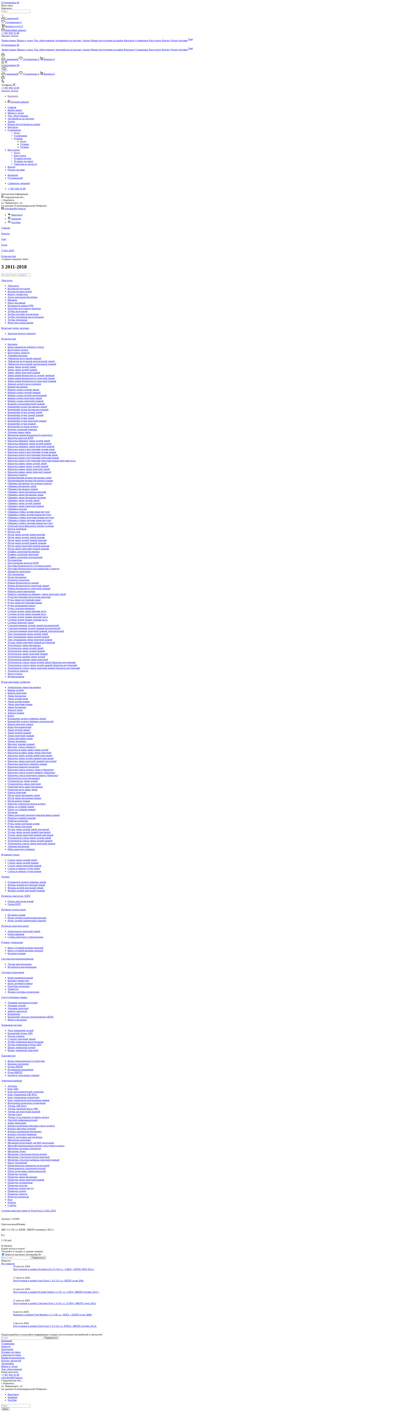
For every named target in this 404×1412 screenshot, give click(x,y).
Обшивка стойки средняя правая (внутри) (30, 523)
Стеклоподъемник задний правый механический (34, 628)
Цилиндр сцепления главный (23, 1075)
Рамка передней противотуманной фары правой (34, 815)
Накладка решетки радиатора (23, 767)
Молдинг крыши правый (21, 744)
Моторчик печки (17, 1151)
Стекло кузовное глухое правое (24, 871)
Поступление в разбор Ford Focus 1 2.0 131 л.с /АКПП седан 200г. (48, 1280)
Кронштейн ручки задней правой (26, 415)
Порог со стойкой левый (21, 806)
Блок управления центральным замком (28, 1100)
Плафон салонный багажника (24, 551)
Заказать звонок (9, 90)
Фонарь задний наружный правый (26, 890)
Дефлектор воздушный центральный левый (31, 361)
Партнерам (7, 1349)
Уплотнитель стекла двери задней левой (29, 838)
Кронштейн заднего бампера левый (27, 718)
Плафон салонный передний (23, 554)
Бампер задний (16, 690)
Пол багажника (16, 574)
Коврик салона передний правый (25, 401)
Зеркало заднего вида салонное (24, 384)
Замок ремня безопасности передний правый (32, 381)
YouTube (16, 222)
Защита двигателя (17, 1011)
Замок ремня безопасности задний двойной (31, 375)
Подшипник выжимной (20, 1069)
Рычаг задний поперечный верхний (27, 917)
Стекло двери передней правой (24, 865)
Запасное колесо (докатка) (22, 333)
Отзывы (24, 144)
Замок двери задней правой (22, 369)
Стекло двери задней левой (22, 860)
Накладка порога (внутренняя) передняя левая (32, 455)
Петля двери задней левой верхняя (26, 534)
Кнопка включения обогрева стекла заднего (31, 1125)
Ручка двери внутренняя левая (24, 600)
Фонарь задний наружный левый (25, 887)
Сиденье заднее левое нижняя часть (27, 614)
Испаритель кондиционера (22, 967)
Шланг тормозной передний (23, 1050)
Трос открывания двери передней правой (30, 639)
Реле (10, 1199)
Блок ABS (13, 1088)
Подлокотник (15, 560)
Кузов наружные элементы (15, 682)
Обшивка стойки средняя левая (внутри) (29, 520)
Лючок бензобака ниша (20, 738)
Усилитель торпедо (18, 671)
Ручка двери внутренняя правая (25, 602)
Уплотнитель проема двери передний (28, 659)
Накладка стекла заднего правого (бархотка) (31, 772)
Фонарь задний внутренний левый (26, 885)
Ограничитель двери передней (24, 784)
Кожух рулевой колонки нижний (25, 950)
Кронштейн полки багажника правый (28, 409)
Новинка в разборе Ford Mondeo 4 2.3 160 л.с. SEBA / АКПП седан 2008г (52, 1314)
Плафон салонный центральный (25, 557)
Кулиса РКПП (15, 1066)
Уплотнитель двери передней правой (28, 653)
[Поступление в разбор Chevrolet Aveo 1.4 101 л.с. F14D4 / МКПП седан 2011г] (7, 1305)
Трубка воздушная (17, 311)
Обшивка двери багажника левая (25, 494)
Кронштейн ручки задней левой (25, 412)
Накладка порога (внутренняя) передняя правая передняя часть (42, 460)
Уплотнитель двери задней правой (26, 651)
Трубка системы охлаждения (23, 314)
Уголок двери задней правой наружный (29, 832)
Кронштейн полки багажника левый (27, 406)
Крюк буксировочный (19, 727)
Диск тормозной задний (20, 1030)
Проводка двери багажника (22, 1177)
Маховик (12, 300)
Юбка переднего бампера (21, 849)
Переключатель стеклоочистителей (26, 1168)
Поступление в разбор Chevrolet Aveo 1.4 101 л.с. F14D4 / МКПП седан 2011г (54, 1303)
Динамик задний (17, 1005)
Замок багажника (17, 707)
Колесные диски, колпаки (15, 328)
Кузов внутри (8, 338)
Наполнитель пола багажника (24, 778)
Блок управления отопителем (23, 1097)
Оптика (5, 876)
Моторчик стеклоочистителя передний (29, 1157)
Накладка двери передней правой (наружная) (32, 761)
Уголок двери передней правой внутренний (31, 642)
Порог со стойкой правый (22, 809)
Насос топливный (17, 1162)
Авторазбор (7, 1363)
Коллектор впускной (19, 288)
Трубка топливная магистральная (26, 317)
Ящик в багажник (17, 1019)
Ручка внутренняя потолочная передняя (29, 597)
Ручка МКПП (15, 1072)
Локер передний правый (21, 735)
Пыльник (13, 812)
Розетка (12, 1202)
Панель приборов (17, 528)
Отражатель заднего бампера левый (27, 882)
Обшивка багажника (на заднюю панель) (30, 483)
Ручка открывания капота (21, 605)
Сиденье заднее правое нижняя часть (28, 619)
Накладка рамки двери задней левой (27, 463)
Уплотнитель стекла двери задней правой (30, 840)
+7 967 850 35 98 (10, 33)
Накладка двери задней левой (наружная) (30, 755)
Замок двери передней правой (24, 372)
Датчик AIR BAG (17, 1106)
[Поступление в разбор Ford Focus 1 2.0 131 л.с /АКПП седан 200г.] (7, 1282)
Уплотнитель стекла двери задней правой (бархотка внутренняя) (42, 665)
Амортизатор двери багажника (24, 687)
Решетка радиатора (18, 820)
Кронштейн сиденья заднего (23, 426)
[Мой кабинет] (3, 55)
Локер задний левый (19, 730)
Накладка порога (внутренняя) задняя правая (32, 452)
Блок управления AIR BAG (22, 1094)
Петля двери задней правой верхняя (27, 540)
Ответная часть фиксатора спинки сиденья (31, 526)
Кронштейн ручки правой (22, 423)
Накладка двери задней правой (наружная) (31, 758)
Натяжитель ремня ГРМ (20, 305)
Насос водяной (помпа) (20, 983)
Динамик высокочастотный (22, 1002)
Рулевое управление (12, 942)
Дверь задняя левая (18, 698)
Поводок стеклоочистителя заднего (27, 803)
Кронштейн (14, 1014)
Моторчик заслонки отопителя (24, 1148)
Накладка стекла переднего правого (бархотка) (33, 775)
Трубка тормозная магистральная (25, 1041)
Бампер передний (17, 693)
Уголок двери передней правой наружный (30, 835)
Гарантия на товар (11, 1355)
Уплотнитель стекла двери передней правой (31, 843)
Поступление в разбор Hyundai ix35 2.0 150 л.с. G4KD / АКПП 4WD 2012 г (53, 1269)
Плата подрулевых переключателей (27, 1171)
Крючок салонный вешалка (22, 429)
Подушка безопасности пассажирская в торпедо (33, 568)
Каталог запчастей (11, 1360)
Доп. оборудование (11, 1369)
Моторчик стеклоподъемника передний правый (33, 1160)
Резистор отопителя (18, 1196)
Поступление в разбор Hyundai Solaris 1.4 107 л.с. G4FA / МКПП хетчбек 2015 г (56, 1292)
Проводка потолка (17, 1185)
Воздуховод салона (18, 350)
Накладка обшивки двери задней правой (29, 443)
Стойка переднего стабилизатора (25, 937)
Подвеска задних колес (13, 909)
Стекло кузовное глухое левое (24, 868)
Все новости (8, 1263)
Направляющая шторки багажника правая (30, 480)
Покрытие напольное (19, 571)
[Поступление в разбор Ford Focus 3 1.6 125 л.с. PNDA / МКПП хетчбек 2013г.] (7, 1327)
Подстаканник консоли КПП (23, 563)
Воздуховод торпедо (19, 352)
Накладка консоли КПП (20, 438)
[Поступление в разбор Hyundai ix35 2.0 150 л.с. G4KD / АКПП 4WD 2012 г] (7, 1270)
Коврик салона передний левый (25, 398)
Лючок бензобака (17, 741)
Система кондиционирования (17, 958)
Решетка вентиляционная (21, 591)
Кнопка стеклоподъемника (22, 1134)
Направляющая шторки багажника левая (29, 477)
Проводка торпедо (17, 1194)
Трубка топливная (17, 320)
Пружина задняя (16, 915)
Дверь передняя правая (20, 704)
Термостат (13, 989)
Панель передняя (17, 792)
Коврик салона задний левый (23, 389)
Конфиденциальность (13, 1357)
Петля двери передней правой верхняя (28, 546)
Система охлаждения (12, 972)
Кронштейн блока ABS (20, 1033)
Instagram (16, 218)
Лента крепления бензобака (22, 297)
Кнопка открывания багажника (25, 1131)
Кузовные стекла (10, 854)
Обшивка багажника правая (23, 489)
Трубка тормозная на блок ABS (24, 1044)
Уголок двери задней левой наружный (28, 829)
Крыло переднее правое (20, 724)
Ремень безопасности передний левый (28, 585)
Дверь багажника (17, 695)
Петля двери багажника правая (24, 798)
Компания (6, 1340)
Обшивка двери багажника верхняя (27, 492)
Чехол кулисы (15, 673)
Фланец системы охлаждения (23, 992)
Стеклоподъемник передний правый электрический (36, 631)
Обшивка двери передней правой (26, 506)
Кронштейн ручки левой (21, 418)
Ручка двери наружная (20, 826)
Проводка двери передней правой (26, 1179)
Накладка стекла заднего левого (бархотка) (31, 769)
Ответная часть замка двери (23, 789)
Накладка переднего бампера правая (27, 764)
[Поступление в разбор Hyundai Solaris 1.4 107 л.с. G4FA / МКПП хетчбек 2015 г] (7, 1293)
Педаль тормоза (16, 1036)
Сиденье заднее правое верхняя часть (28, 617)
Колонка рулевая (17, 953)
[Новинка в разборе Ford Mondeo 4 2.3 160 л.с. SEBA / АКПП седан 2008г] (7, 1316)
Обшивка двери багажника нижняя (27, 497)
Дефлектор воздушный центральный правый (32, 364)
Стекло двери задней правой (23, 862)
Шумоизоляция (16, 676)
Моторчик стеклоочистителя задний (27, 1154)
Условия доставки (11, 1352)
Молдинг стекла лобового (22, 747)
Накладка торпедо (17, 475)
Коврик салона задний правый (24, 392)
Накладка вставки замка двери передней (29, 752)
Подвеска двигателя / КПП (15, 896)
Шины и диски (9, 1366)
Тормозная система (11, 1025)
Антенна (12, 1086)
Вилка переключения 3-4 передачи (26, 1061)
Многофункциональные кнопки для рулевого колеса (36, 1145)
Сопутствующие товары (14, 997)
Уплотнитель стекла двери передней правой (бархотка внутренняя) (44, 668)
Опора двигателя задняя (20, 901)
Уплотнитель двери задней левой (25, 648)
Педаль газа (14, 531)
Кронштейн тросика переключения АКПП (30, 1017)
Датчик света (15, 1114)
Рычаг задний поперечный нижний (27, 920)
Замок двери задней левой (22, 367)
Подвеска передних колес (15, 926)
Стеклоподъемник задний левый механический (33, 625)
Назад (17, 132)
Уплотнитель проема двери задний (26, 656)
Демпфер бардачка (17, 355)
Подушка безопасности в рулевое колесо (29, 565)
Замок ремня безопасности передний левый (31, 378)
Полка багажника (17, 577)
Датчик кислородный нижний (24, 1111)
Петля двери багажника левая (24, 795)
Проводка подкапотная (20, 1182)
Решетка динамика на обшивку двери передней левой (37, 594)
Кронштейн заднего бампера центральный (30, 721)
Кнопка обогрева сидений (22, 1128)
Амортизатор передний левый (24, 931)
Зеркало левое (15, 710)
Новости (6, 1346)
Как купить (20, 155)
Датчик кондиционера (20, 964)
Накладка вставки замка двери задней (28, 749)
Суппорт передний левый (22, 1039)
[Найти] (2, 15)
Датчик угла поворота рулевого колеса (28, 1117)
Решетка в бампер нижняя (22, 818)
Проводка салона (17, 1191)
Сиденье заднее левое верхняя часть (27, 611)
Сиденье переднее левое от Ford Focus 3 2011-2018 (28, 1210)
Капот (11, 715)
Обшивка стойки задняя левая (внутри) (29, 511)
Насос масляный (16, 302)
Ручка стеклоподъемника (21, 608)
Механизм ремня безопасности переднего (30, 435)
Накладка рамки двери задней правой (28, 466)
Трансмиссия (8, 1055)
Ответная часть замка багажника (25, 786)
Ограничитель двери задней (23, 781)
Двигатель (6, 280)
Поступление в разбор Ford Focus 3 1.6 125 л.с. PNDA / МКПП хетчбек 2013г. (55, 1326)
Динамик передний (18, 1008)
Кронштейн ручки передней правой (27, 421)
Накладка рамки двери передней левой (29, 469)
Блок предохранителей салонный (26, 1091)
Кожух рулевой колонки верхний (25, 947)
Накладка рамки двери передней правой (29, 472)
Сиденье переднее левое (21, 622)
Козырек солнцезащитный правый (26, 403)
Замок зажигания (17, 1123)
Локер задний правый (19, 732)
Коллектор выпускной (20, 291)
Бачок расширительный (20, 977)
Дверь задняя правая (19, 701)
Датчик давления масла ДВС (23, 1108)
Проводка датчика (17, 1174)
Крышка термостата (18, 980)
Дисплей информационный (22, 1120)
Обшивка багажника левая (22, 486)
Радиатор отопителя (18, 580)
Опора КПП (14, 904)
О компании (20, 135)
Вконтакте (17, 215)
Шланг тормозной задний (21, 1047)
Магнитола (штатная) (19, 1140)
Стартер (12, 1205)
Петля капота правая (19, 801)
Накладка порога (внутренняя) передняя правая (33, 457)
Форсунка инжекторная (20, 322)
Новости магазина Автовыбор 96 (22, 1254)
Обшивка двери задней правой (24, 503)
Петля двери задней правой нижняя (27, 543)
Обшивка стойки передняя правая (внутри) (31, 517)
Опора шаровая (16, 934)
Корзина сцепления (18, 1064)
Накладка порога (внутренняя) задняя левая (31, 449)
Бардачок (12, 344)
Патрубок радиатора (19, 986)
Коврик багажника (18, 386)
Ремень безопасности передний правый (29, 588)
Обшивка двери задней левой (23, 500)
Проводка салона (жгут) (20, 1188)
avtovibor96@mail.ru (15, 208)
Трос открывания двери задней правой (28, 636)
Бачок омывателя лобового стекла (26, 347)
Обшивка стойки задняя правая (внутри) (29, 514)
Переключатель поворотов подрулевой (28, 1165)
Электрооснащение (11, 1080)
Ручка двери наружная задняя (23, 823)
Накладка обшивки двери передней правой (31, 446)
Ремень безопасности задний (23, 582)
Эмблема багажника (18, 846)
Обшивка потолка (17, 509)
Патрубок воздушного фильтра (24, 308)
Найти (5, 1409)
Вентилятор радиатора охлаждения (26, 1103)
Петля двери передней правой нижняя (28, 548)
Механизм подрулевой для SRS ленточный (31, 1142)
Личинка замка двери (19, 432)
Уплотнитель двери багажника (24, 645)
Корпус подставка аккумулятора (25, 1137)
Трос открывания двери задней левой (28, 634)
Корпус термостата (18, 294)
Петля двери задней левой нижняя (26, 537)
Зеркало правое (16, 713)
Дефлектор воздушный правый (24, 358)
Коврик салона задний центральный (27, 395)
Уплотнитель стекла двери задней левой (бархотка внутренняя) (42, 662)
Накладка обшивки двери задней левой (29, 440)
